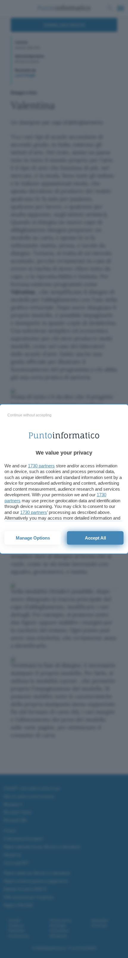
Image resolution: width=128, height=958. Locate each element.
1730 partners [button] (41, 465)
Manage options (33, 537)
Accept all (95, 537)
